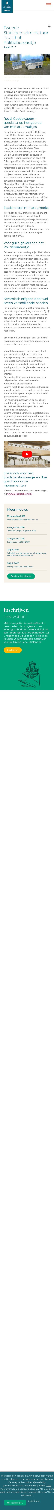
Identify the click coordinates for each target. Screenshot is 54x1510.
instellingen (34, 1501)
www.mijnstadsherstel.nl (19, 493)
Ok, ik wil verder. (15, 1503)
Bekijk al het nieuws (21, 576)
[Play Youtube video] (27, 454)
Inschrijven (12, 650)
